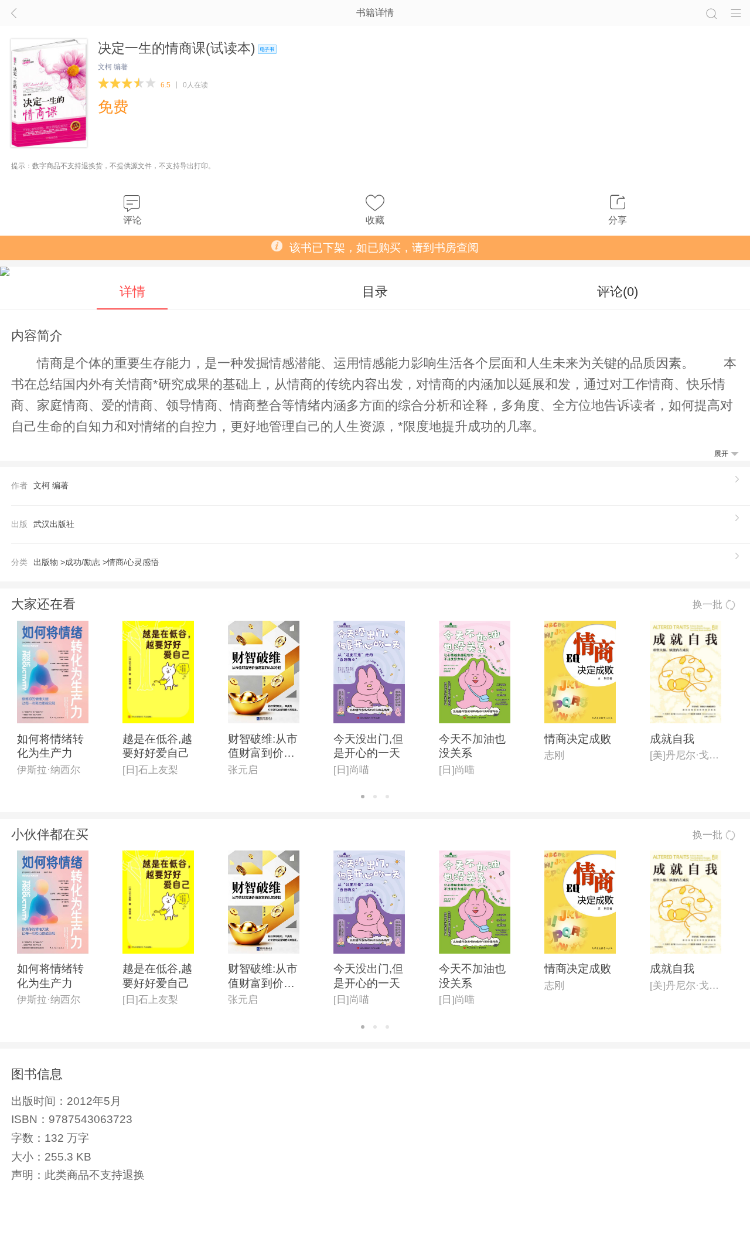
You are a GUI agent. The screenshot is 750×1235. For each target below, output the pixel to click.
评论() (617, 291)
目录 (375, 291)
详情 (132, 291)
